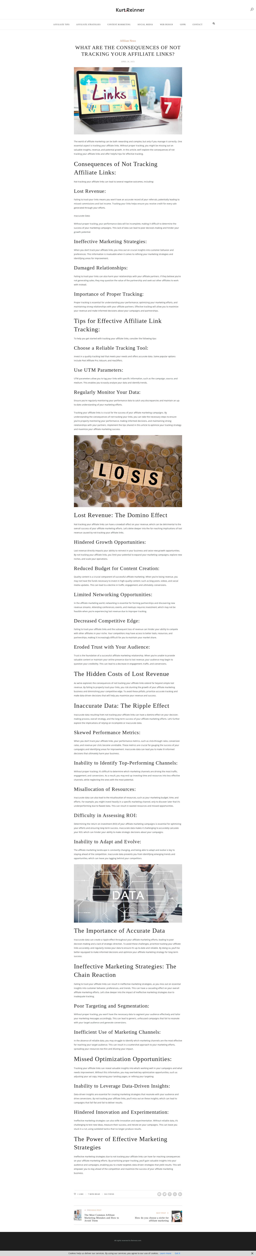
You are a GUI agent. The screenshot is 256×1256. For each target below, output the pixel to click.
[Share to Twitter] (165, 1194)
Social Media (145, 24)
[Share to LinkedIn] (180, 1194)
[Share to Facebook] (159, 1194)
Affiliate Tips (61, 24)
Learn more (165, 1253)
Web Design (166, 24)
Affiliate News (128, 40)
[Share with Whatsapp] (175, 1194)
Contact (198, 24)
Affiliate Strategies (88, 24)
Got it (177, 1253)
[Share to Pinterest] (170, 1194)
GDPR (183, 24)
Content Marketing (119, 24)
